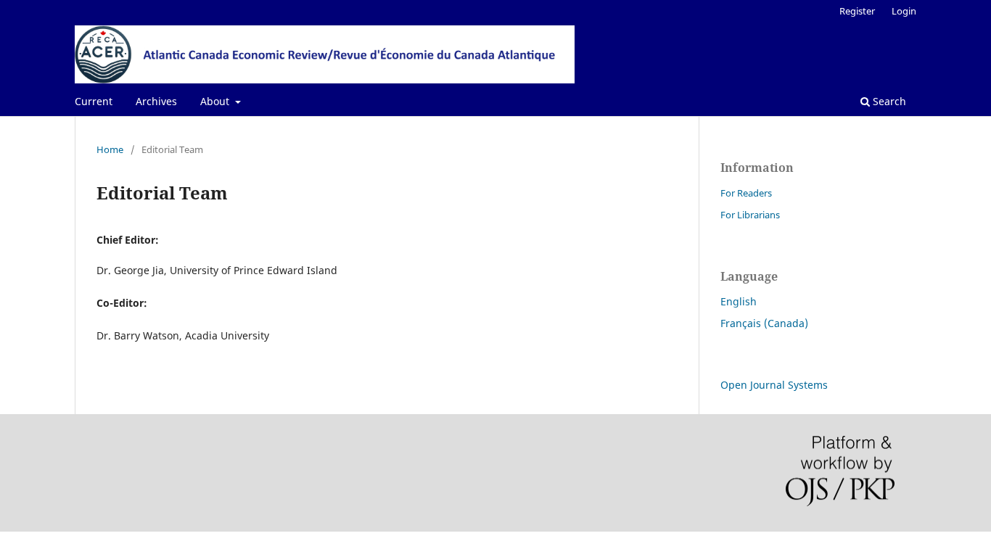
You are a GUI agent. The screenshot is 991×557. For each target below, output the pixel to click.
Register (857, 10)
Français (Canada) (764, 323)
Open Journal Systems (774, 385)
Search (888, 101)
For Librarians (750, 214)
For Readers (746, 192)
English (738, 301)
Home (109, 149)
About (216, 101)
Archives (156, 101)
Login (904, 10)
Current (93, 101)
